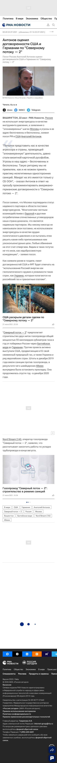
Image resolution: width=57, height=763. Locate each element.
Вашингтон (9, 516)
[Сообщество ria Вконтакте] (27, 654)
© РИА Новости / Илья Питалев (14, 98)
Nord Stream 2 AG (12, 439)
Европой (29, 213)
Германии (17, 347)
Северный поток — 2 (15, 332)
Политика (7, 669)
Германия (26, 507)
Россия (49, 117)
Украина (19, 275)
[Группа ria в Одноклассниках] (37, 654)
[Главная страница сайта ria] (16, 25)
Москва (38, 511)
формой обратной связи (27, 729)
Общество (18, 669)
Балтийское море (24, 516)
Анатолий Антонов (31, 136)
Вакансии (7, 685)
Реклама (22, 674)
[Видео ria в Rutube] (46, 654)
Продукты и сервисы (39, 674)
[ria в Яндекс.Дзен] (17, 654)
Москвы (34, 129)
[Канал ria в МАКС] (7, 654)
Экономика (31, 669)
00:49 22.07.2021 (10, 32)
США (18, 136)
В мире (7, 507)
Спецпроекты (9, 674)
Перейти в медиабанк (35, 98)
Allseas (39, 365)
